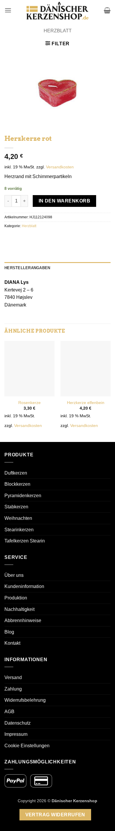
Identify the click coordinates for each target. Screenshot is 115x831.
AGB (9, 711)
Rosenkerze (29, 403)
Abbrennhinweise (22, 620)
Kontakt (12, 643)
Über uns (14, 575)
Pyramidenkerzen (22, 495)
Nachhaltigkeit (19, 609)
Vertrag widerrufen (55, 814)
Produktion (15, 597)
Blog (9, 631)
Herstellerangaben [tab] (27, 268)
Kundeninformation (24, 586)
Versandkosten (60, 167)
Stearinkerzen (19, 529)
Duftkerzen (15, 472)
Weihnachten (18, 518)
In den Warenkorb (64, 200)
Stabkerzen (16, 506)
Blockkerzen (17, 484)
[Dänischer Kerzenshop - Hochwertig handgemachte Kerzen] (58, 10)
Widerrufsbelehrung (25, 700)
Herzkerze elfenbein (85, 403)
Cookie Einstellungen (27, 745)
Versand (13, 677)
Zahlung (13, 688)
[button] (8, 10)
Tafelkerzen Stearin (24, 540)
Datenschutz (17, 723)
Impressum (15, 734)
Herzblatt (58, 30)
